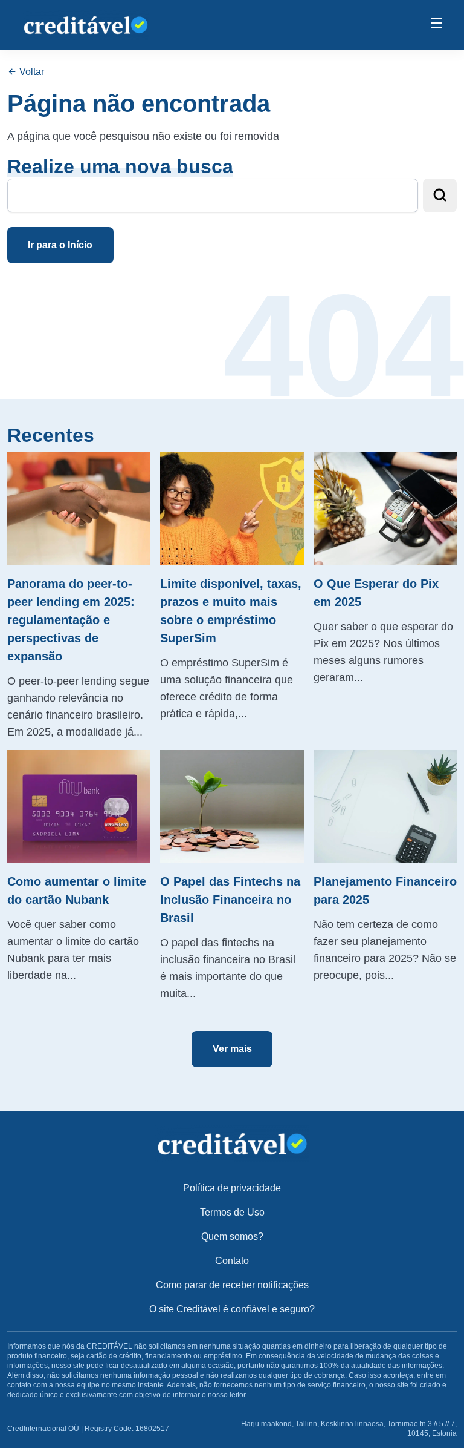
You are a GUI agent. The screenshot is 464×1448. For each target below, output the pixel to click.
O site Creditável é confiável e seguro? (232, 1309)
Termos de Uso (232, 1212)
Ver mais (232, 1049)
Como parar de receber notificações (232, 1285)
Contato (232, 1260)
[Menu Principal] (436, 25)
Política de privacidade (232, 1188)
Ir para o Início (60, 245)
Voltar (30, 72)
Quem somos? (232, 1236)
